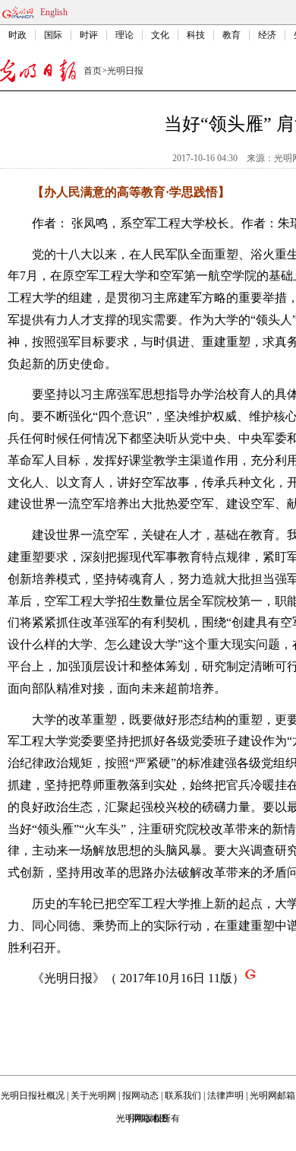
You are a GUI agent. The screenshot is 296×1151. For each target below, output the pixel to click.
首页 (92, 70)
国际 (53, 35)
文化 (160, 35)
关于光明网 (93, 1095)
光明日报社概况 (33, 1095)
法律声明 (225, 1095)
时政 (17, 35)
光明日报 (125, 70)
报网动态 (140, 1095)
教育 (231, 35)
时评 (89, 35)
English (54, 12)
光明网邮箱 (272, 1095)
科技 (196, 35)
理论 (124, 35)
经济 (267, 35)
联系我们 (183, 1095)
